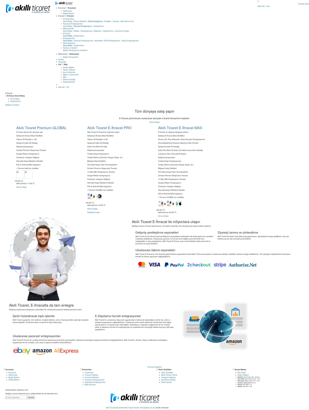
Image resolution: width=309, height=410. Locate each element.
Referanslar (74, 54)
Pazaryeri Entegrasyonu (83, 26)
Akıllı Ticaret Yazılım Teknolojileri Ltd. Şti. (139, 407)
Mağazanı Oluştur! (12, 105)
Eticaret (118, 407)
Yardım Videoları (69, 70)
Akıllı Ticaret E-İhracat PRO (109, 127)
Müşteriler (98, 31)
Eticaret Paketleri (80, 21)
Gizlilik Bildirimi (14, 379)
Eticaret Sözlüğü (69, 79)
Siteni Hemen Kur (127, 21)
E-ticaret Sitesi (68, 19)
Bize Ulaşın (242, 372)
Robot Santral (166, 382)
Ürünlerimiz (86, 369)
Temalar (116, 21)
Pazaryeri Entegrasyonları (73, 23)
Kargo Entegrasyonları (130, 40)
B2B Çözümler (68, 28)
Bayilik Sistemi (68, 13)
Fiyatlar (61, 59)
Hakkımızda (67, 11)
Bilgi (66, 64)
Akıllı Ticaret (111, 407)
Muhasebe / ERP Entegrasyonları (108, 40)
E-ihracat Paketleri (92, 377)
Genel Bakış (68, 21)
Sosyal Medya (240, 369)
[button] (258, 1)
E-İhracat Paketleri (154, 367)
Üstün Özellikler (164, 369)
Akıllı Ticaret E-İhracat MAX (180, 127)
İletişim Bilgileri (68, 67)
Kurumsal (72, 8)
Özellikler (108, 21)
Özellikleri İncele (93, 212)
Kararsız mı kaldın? (75, 49)
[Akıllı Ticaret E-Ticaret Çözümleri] (28, 15)
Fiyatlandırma (98, 26)
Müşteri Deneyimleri (70, 57)
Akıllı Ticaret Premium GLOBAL (41, 127)
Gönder (31, 397)
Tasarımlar (62, 62)
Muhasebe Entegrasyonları (95, 382)
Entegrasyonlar (87, 31)
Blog (64, 77)
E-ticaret (70, 16)
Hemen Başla (154, 122)
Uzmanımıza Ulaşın (122, 31)
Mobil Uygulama (69, 43)
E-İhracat (66, 33)
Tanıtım (77, 31)
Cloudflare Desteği (168, 379)
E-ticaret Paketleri (91, 375)
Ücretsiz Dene (66, 84)
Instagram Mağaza (168, 377)
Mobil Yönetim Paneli (169, 375)
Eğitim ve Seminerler (71, 74)
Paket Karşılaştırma (95, 21)
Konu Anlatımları (69, 72)
